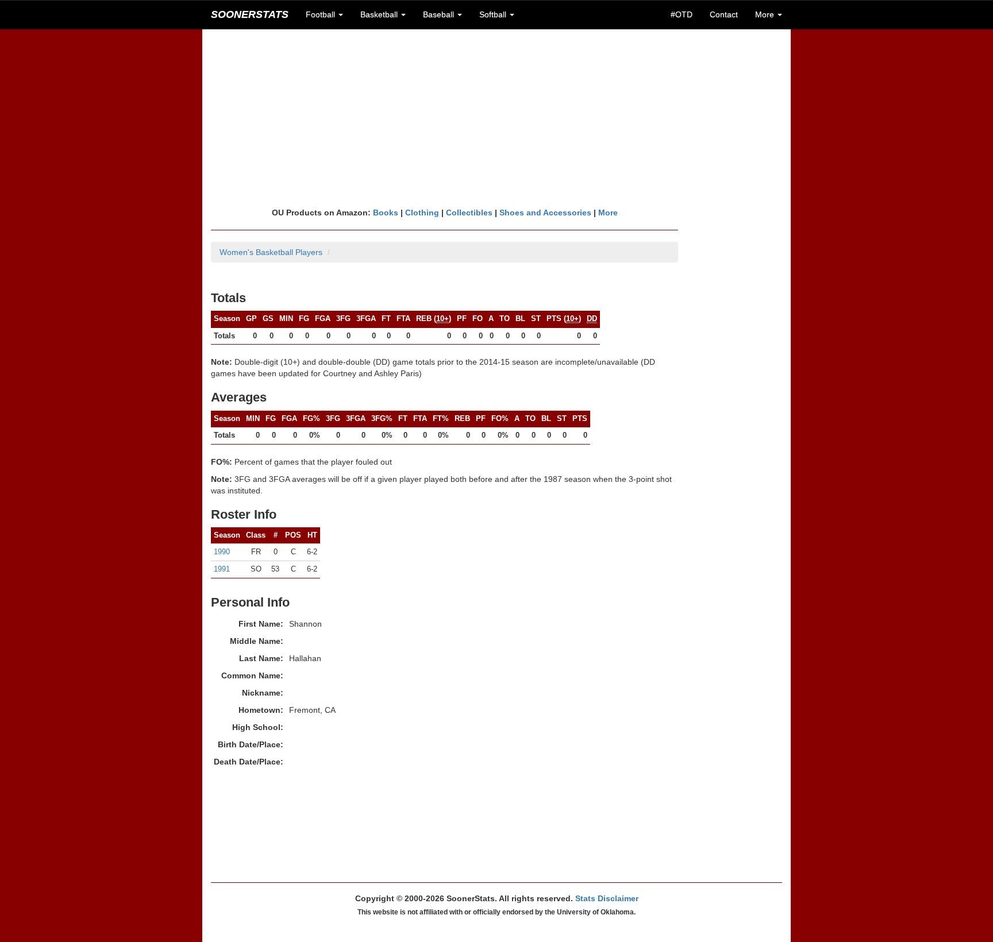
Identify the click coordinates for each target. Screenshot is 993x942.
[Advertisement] (496, 117)
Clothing (422, 212)
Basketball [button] (380, 14)
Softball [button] (494, 14)
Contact (724, 14)
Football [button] (321, 14)
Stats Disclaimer (606, 898)
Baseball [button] (439, 14)
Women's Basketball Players (271, 252)
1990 (222, 551)
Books (385, 212)
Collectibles (469, 212)
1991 (222, 569)
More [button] (765, 14)
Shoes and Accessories (545, 212)
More (608, 212)
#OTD (681, 14)
